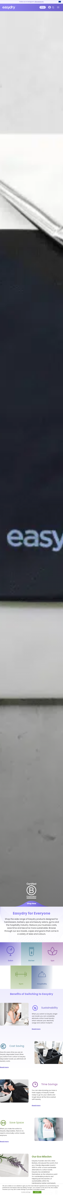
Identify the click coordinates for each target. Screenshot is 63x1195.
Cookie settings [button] (25, 1192)
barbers (21, 922)
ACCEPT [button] (37, 1192)
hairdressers (10, 922)
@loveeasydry (39, 1)
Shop (42, 7)
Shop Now (31, 904)
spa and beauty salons (37, 922)
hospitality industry (19, 925)
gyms (51, 922)
